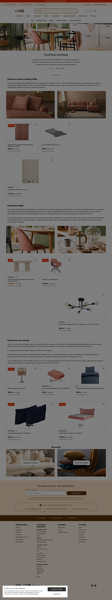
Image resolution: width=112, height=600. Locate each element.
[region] (35, 591)
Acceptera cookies (56, 589)
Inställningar (56, 594)
